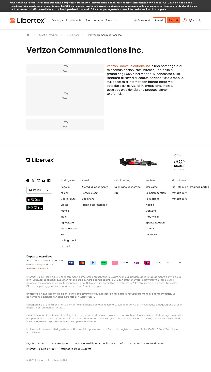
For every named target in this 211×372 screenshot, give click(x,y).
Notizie (150, 205)
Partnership (153, 217)
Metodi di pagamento (95, 187)
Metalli (65, 211)
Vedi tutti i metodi (37, 269)
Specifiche (88, 199)
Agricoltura (67, 223)
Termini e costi (90, 193)
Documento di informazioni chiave (95, 344)
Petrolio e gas (69, 229)
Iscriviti (173, 20)
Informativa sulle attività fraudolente (142, 344)
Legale (30, 344)
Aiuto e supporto (61, 344)
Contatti (151, 211)
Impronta (151, 235)
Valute (64, 205)
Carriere (150, 229)
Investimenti (73, 20)
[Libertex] (29, 20)
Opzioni (65, 247)
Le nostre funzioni (156, 193)
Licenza (42, 344)
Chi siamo (152, 187)
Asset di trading (48, 35)
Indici (64, 217)
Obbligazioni (68, 241)
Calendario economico (127, 187)
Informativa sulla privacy (41, 349)
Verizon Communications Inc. (129, 66)
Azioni (64, 193)
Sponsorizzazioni (155, 223)
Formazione (152, 199)
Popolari (66, 187)
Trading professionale (95, 205)
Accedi (159, 20)
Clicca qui (96, 9)
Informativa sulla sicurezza (75, 349)
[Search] (199, 20)
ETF (62, 235)
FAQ (115, 193)
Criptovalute (68, 199)
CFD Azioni (73, 35)
